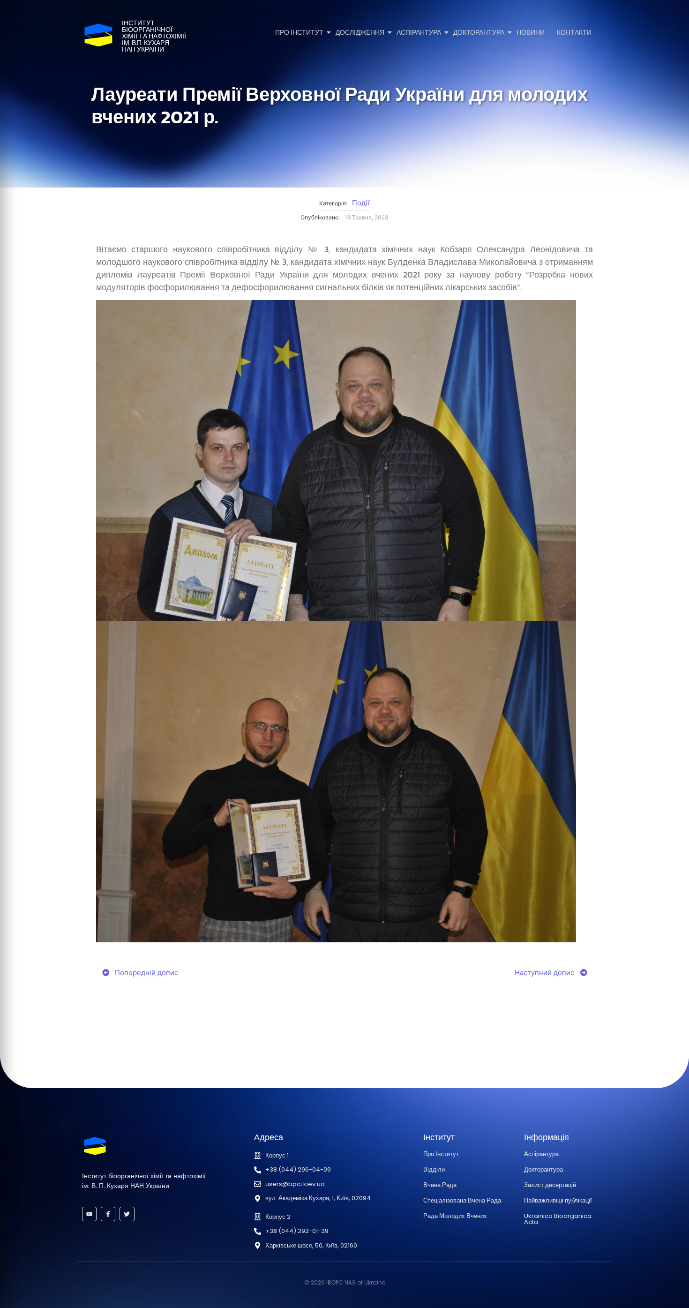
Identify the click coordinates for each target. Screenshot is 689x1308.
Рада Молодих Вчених (455, 1215)
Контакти (574, 33)
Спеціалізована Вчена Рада (462, 1200)
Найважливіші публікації (558, 1200)
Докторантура (478, 33)
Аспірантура (419, 33)
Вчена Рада (440, 1184)
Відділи (434, 1169)
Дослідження (360, 33)
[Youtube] (89, 1214)
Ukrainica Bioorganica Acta (558, 1218)
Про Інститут (299, 33)
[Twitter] (127, 1214)
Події (361, 202)
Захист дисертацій (550, 1184)
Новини (531, 33)
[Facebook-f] (108, 1214)
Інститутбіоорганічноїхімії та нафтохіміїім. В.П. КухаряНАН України (154, 36)
